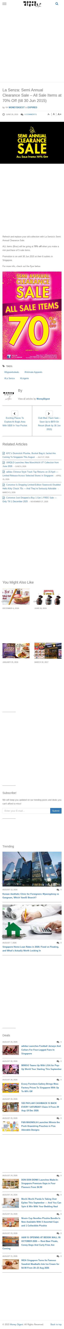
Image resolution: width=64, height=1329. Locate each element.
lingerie (25, 378)
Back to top (56, 1324)
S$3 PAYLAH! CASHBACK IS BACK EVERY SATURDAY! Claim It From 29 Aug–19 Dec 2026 (40, 1107)
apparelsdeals (12, 372)
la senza (10, 378)
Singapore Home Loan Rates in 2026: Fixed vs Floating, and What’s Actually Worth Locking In (30, 949)
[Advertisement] (32, 44)
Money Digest (16, 1324)
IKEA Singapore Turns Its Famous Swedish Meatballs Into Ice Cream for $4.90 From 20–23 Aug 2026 (40, 1264)
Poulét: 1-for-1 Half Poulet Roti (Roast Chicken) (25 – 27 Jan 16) (15, 672)
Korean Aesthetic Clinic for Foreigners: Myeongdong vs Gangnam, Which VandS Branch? (30, 896)
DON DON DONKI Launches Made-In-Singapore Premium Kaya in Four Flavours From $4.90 (39, 1184)
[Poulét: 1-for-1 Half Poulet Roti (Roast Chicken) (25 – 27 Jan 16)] (16, 651)
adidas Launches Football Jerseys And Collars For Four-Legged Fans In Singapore (41, 1050)
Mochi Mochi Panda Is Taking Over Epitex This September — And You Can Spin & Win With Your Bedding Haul (41, 1203)
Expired (32, 107)
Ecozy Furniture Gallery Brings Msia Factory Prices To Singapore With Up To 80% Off (40, 1088)
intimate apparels (34, 372)
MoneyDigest (16, 107)
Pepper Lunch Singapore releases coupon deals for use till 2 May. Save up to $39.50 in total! (47, 674)
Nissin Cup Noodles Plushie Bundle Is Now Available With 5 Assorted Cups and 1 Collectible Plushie (40, 1222)
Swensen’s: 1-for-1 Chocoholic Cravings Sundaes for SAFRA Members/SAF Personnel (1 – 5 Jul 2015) (47, 622)
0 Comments (31, 114)
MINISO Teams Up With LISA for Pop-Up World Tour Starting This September (41, 1067)
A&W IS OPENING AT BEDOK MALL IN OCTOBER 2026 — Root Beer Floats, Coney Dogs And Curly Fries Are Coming (31, 1243)
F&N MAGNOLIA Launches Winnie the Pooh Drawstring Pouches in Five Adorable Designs (40, 1126)
